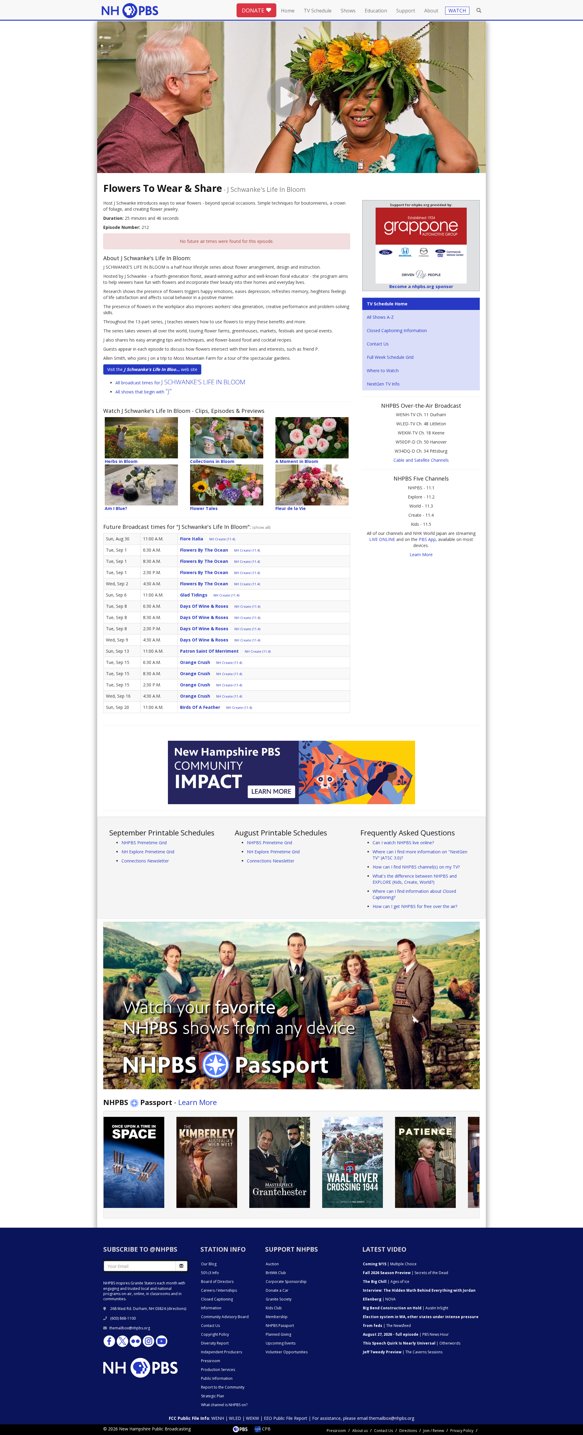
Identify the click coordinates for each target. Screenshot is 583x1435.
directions (176, 1308)
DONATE (254, 10)
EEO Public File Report (285, 1418)
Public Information (217, 1378)
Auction (272, 1264)
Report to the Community (222, 1387)
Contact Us (378, 344)
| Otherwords (411, 1343)
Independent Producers (221, 1352)
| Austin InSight (405, 1308)
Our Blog (208, 1264)
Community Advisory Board (225, 1316)
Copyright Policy (215, 1334)
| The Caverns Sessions (402, 1352)
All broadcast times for (180, 383)
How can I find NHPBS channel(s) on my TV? (416, 867)
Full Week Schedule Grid (390, 357)
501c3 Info (210, 1272)
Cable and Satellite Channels (421, 460)
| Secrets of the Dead (405, 1272)
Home (288, 10)
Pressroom (210, 1360)
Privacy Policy (461, 1430)
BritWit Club (276, 1272)
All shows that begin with (143, 392)
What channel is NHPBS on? (224, 1404)
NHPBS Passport (280, 1325)
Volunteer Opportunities (287, 1352)
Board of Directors (217, 1281)
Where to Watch (383, 370)
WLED (235, 1418)
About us (360, 1430)
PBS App (427, 539)
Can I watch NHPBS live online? (403, 842)
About (431, 10)
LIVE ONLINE (382, 539)
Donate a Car (277, 1290)
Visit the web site (152, 369)
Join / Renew (433, 1430)
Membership (277, 1316)
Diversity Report (215, 1343)
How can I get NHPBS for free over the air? (415, 906)
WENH (217, 1418)
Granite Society (279, 1299)
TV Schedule (318, 10)
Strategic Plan (212, 1396)
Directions (408, 1430)
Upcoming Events (280, 1343)
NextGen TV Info (383, 384)
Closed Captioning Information (397, 330)
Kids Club (274, 1308)
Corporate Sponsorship (286, 1281)
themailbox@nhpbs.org (129, 1328)
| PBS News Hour (406, 1334)
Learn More (421, 554)
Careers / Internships (219, 1290)
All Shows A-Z (380, 317)
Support (405, 10)
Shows (348, 10)
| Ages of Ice (386, 1281)
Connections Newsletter (145, 861)
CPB (266, 1429)
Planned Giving (278, 1334)
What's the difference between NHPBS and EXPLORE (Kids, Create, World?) (415, 879)
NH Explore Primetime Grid (147, 852)
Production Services (218, 1369)
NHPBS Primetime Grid (144, 842)
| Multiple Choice (390, 1264)
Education (376, 10)
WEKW (252, 1418)
